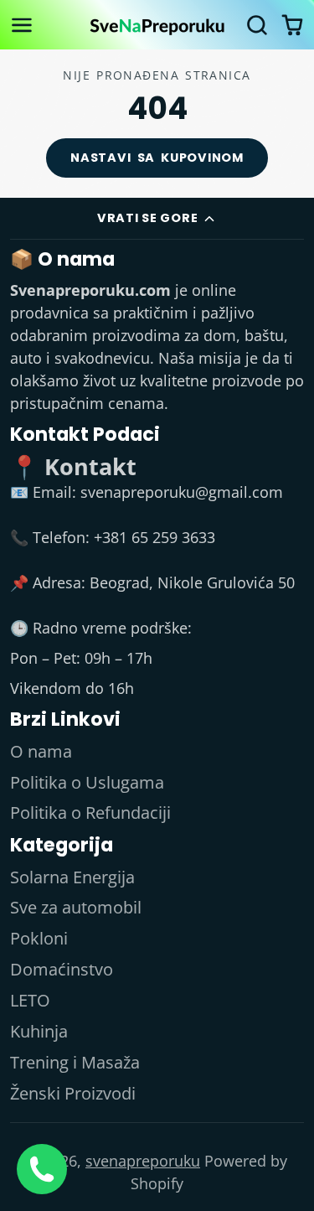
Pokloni (39, 938)
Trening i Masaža (75, 1062)
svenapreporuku (142, 1161)
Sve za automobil (76, 907)
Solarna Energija (72, 877)
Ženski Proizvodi (73, 1093)
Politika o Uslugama (87, 782)
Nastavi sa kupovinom (157, 157)
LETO (30, 1000)
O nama (41, 751)
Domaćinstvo (61, 969)
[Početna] (157, 25)
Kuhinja (39, 1031)
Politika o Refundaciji (90, 812)
